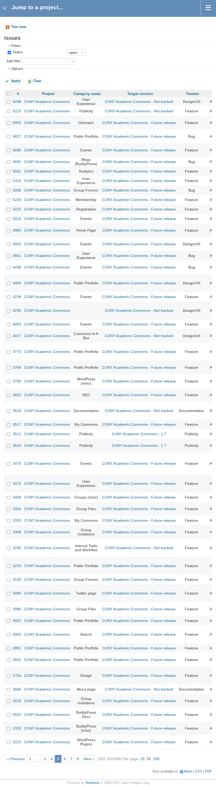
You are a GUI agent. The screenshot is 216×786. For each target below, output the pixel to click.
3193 (17, 579)
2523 (17, 714)
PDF (208, 771)
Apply (16, 81)
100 (156, 759)
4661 (17, 255)
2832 (17, 660)
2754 (17, 675)
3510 (17, 445)
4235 (17, 310)
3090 (17, 593)
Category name (87, 94)
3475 (17, 463)
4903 (17, 244)
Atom (188, 771)
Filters (16, 46)
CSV (198, 771)
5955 (17, 123)
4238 (17, 297)
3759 (17, 381)
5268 (17, 190)
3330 (17, 520)
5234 (17, 200)
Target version (140, 94)
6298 (17, 101)
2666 (17, 689)
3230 (17, 548)
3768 (17, 367)
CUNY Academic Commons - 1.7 (139, 434)
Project (48, 94)
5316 (17, 181)
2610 (17, 701)
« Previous (16, 759)
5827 (17, 136)
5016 (17, 219)
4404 (17, 283)
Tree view (18, 27)
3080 (17, 609)
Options (17, 69)
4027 (17, 336)
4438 (17, 267)
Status (17, 52)
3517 (17, 424)
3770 (17, 351)
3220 (17, 566)
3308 (17, 532)
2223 (17, 742)
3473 (17, 483)
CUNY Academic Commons (47, 101)
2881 (17, 648)
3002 (17, 634)
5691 (17, 162)
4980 (17, 230)
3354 (17, 509)
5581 (17, 171)
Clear (37, 81)
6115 (17, 111)
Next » (89, 759)
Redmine (92, 783)
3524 (17, 411)
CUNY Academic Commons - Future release (139, 123)
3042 (17, 621)
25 (142, 759)
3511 (17, 434)
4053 (17, 324)
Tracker (192, 94)
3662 (17, 395)
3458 (17, 497)
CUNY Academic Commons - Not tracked (139, 101)
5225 (17, 209)
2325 (17, 728)
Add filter (13, 61)
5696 (17, 150)
